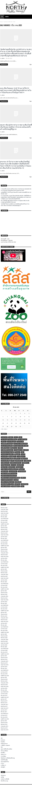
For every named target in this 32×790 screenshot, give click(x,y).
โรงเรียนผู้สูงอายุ (15, 486)
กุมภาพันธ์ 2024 (4, 562)
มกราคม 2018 (4, 693)
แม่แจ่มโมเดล (24, 484)
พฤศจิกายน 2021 (5, 610)
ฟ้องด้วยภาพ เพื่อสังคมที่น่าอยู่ (8, 758)
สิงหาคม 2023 (4, 572)
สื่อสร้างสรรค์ (4, 471)
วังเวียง (12, 460)
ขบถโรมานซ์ (20, 441)
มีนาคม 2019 (4, 668)
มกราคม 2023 (4, 585)
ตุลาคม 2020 (4, 634)
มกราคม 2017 (4, 715)
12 (29, 416)
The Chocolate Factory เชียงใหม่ (8, 439)
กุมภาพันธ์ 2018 (4, 692)
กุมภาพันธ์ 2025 (4, 540)
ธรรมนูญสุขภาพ (18, 450)
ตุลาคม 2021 (4, 612)
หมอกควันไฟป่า (13, 471)
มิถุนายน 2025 (4, 533)
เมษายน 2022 (4, 601)
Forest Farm (4, 437)
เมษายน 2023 (4, 580)
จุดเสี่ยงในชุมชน (5, 448)
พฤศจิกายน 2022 (5, 589)
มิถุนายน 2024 (4, 554)
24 (20, 423)
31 (20, 426)
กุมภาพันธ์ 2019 (4, 670)
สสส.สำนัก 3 (20, 465)
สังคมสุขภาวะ (19, 467)
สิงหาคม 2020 (4, 637)
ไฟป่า (22, 486)
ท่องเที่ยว (3, 752)
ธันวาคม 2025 (4, 522)
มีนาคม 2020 (4, 646)
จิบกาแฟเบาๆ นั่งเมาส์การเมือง (21, 445)
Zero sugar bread (22, 439)
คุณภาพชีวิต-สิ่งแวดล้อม (6, 749)
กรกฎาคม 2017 (4, 704)
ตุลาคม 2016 (4, 720)
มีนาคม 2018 (4, 690)
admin (3, 58)
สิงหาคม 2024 (4, 551)
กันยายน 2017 (4, 701)
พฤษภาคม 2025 (4, 534)
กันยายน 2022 (4, 592)
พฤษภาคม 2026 (4, 513)
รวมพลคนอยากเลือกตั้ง (6, 458)
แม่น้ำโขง (17, 484)
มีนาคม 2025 (4, 538)
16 (16, 420)
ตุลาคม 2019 (4, 655)
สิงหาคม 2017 (4, 702)
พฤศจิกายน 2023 (5, 567)
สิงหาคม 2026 (4, 507)
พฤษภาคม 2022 (4, 599)
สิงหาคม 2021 (4, 616)
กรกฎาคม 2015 (4, 726)
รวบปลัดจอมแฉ (21, 456)
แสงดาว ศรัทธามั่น (5, 486)
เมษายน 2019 (4, 666)
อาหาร (2, 763)
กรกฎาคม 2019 (4, 661)
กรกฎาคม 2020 (4, 639)
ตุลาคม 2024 (4, 547)
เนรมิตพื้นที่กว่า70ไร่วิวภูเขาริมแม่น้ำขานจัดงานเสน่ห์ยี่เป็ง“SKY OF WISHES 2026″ (16, 193)
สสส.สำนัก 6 (12, 467)
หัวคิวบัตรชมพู (21, 471)
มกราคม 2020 (4, 650)
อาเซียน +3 (3, 765)
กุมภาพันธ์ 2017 (4, 713)
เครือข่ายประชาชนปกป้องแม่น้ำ (8, 475)
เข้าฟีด (2, 777)
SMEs (20, 437)
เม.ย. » (5, 429)
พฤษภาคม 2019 (4, 664)
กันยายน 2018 (4, 679)
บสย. (22, 452)
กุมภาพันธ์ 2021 (4, 627)
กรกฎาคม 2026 (4, 509)
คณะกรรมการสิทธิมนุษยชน (20, 443)
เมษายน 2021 (4, 623)
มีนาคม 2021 (4, 625)
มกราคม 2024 (4, 563)
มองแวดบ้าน (4, 456)
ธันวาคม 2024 (4, 543)
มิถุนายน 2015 (4, 728)
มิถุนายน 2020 (4, 641)
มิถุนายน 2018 (4, 684)
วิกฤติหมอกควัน (5, 462)
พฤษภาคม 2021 (4, 621)
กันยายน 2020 (4, 636)
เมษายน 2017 (4, 710)
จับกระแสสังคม (4, 750)
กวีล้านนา (3, 441)
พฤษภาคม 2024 (4, 556)
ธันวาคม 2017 (4, 695)
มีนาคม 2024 (4, 560)
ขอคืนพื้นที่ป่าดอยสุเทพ (6, 443)
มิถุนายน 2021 (4, 619)
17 (20, 420)
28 (7, 426)
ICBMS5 (11, 437)
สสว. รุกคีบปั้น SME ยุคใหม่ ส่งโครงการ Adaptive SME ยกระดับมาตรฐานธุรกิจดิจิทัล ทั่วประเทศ (15, 201)
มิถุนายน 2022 (4, 598)
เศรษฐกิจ (3, 767)
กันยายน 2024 (4, 549)
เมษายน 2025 (4, 536)
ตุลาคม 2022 (4, 590)
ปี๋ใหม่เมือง (17, 454)
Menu (7, 16)
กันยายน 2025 (4, 527)
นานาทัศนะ (3, 756)
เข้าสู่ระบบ (3, 775)
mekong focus (4, 743)
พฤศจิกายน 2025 (5, 524)
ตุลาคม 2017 (4, 699)
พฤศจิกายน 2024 (5, 545)
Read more (4, 64)
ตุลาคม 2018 (4, 677)
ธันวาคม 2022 (4, 587)
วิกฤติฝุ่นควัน (27, 460)
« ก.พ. (2, 429)
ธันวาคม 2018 (4, 673)
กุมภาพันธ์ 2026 (4, 518)
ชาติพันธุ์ (20, 448)
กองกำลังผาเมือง (11, 441)
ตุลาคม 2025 (4, 525)
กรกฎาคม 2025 (4, 531)
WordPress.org (4, 780)
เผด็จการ (23, 477)
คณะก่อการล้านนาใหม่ (6, 445)
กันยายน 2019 (4, 657)
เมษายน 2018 (4, 688)
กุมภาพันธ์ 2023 (4, 583)
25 (24, 423)
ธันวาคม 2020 (4, 630)
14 (7, 420)
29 (11, 426)
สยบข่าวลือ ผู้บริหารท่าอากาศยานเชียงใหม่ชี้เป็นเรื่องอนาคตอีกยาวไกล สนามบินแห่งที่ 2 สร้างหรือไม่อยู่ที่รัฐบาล (16, 127)
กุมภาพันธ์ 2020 (4, 648)
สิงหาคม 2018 (4, 681)
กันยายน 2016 (4, 722)
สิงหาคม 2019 (4, 659)
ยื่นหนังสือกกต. (12, 456)
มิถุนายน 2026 (4, 511)
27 (3, 426)
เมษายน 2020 (4, 645)
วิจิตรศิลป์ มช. (25, 462)
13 (3, 420)
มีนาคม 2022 (4, 603)
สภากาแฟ (13, 465)
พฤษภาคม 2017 (4, 708)
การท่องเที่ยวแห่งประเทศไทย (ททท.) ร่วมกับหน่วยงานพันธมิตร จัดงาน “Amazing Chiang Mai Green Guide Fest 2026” (16, 189)
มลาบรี (23, 454)
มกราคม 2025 (4, 542)
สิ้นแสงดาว (21, 469)
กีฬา (2, 747)
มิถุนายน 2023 (4, 576)
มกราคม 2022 (4, 607)
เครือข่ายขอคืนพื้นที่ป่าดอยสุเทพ (8, 473)
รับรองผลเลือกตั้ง (5, 460)
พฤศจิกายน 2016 (5, 719)
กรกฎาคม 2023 (4, 574)
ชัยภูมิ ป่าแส (13, 448)
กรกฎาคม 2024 (4, 553)
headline (3, 741)
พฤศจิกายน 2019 (5, 654)
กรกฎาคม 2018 (4, 682)
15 (11, 420)
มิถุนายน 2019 (4, 663)
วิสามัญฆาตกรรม (5, 465)
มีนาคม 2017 (4, 711)
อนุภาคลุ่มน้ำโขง (5, 761)
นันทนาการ (3, 754)
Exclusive (3, 740)
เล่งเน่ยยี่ (16, 480)
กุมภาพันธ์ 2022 (4, 605)
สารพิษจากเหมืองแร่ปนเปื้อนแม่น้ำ (9, 469)
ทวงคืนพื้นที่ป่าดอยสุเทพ (7, 450)
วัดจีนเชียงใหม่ (19, 460)
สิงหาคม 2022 (4, 594)
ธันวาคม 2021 (4, 608)
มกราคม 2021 (4, 628)
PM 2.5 (15, 437)
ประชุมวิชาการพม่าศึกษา (7, 454)
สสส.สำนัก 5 (4, 467)
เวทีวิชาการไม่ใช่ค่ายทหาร (7, 482)
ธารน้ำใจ (26, 450)
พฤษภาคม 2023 (4, 578)
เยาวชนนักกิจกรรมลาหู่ (6, 480)
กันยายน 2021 (4, 614)
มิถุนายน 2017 (4, 706)
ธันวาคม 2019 (4, 652)
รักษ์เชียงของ (17, 458)
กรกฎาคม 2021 (4, 617)
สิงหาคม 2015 (4, 724)
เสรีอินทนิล (18, 482)
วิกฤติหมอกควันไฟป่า (16, 462)
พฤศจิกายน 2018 (5, 675)
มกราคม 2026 (4, 520)
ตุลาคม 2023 (4, 569)
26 (29, 423)
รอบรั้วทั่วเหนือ (4, 759)
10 (20, 416)
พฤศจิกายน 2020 (5, 632)
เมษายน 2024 (4, 558)
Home (1, 21)
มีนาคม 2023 (4, 581)
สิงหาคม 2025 (4, 529)
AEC (2, 738)
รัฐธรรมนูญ (24, 458)
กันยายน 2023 (4, 571)
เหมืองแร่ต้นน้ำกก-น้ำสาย (7, 484)
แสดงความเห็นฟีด (5, 779)
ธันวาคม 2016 (4, 717)
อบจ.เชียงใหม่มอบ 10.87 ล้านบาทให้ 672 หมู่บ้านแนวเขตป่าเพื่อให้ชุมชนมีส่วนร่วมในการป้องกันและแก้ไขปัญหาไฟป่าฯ (15, 90)
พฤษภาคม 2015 (4, 729)
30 (16, 426)
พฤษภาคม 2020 (4, 643)
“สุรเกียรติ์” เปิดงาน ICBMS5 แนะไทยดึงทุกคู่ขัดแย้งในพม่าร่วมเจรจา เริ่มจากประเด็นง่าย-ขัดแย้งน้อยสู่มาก (15, 204)
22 (11, 423)
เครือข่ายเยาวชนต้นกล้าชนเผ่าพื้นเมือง (10, 477)
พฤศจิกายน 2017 (5, 697)
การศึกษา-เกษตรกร (5, 745)
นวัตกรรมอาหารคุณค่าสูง (7, 452)
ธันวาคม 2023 (4, 565)
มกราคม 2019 (4, 672)
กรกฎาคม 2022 (4, 596)
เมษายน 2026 (4, 515)
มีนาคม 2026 (4, 516)
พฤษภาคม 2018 (4, 686)
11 (24, 416)
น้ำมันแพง (17, 452)
